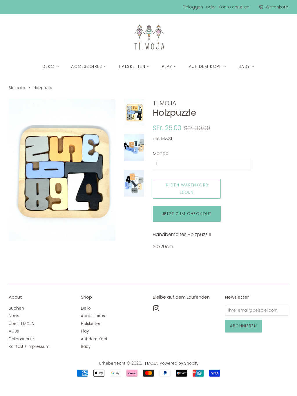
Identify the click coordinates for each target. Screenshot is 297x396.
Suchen (16, 308)
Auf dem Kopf (206, 66)
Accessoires (87, 66)
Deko (49, 66)
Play (168, 66)
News (14, 316)
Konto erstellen (234, 7)
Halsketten (133, 66)
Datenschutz (21, 339)
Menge (161, 153)
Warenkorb (277, 7)
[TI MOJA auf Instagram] (156, 310)
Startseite (17, 87)
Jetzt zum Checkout (187, 214)
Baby (244, 66)
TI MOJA (150, 363)
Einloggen (193, 7)
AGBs (14, 331)
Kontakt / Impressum (29, 346)
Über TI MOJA (21, 323)
